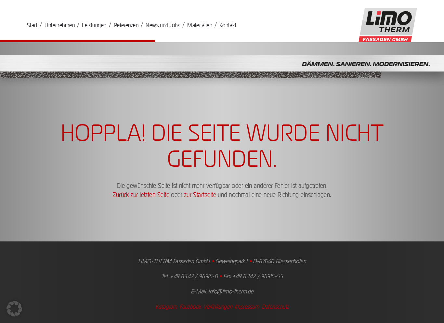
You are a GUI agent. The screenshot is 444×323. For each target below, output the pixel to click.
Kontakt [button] (227, 25)
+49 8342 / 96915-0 (194, 276)
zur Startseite (200, 194)
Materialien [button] (199, 25)
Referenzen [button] (126, 25)
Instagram (166, 306)
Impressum (247, 306)
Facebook (190, 306)
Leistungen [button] (94, 25)
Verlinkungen (217, 306)
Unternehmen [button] (60, 25)
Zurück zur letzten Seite (141, 194)
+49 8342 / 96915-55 (257, 276)
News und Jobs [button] (163, 25)
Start (32, 25)
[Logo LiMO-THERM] (388, 25)
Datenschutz (275, 306)
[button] (14, 308)
